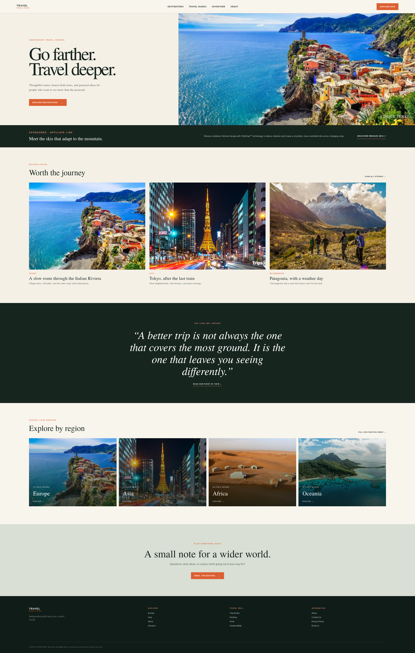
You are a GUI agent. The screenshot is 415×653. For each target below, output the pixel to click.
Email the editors (207, 576)
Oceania (151, 626)
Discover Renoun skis (371, 136)
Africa (150, 621)
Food (232, 621)
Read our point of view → (207, 384)
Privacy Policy (318, 621)
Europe (151, 613)
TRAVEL (23, 6)
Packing (233, 617)
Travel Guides (197, 7)
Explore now (387, 7)
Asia (150, 617)
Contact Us (316, 617)
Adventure (218, 7)
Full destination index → (372, 432)
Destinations (176, 7)
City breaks (235, 613)
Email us (315, 626)
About (234, 7)
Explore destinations (47, 102)
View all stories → (375, 176)
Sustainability (236, 626)
